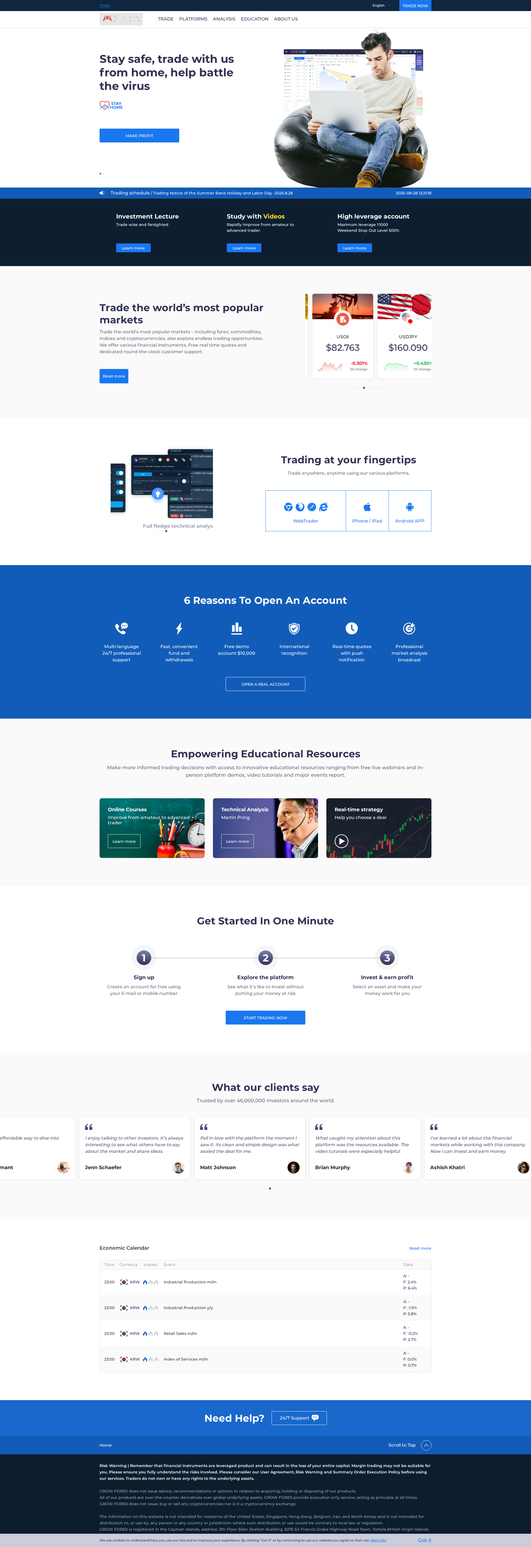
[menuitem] (386, 5)
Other (157, 193)
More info (378, 1540)
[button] (355, 388)
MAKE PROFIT (139, 135)
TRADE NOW (415, 5)
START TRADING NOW (265, 1017)
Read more (114, 376)
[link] (106, 1445)
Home (106, 1445)
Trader (105, 5)
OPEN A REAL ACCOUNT (266, 684)
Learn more (133, 248)
